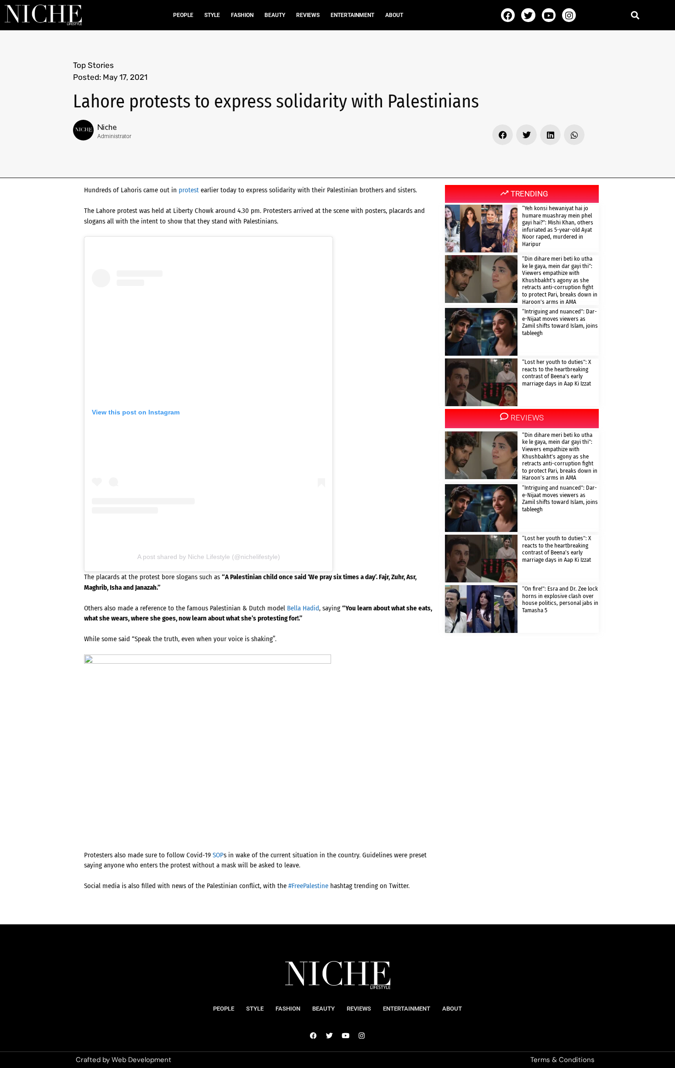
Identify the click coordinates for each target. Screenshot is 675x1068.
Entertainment (352, 15)
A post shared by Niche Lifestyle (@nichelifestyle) (208, 556)
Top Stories (93, 65)
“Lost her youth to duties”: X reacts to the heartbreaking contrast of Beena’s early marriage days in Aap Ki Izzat (556, 372)
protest (189, 190)
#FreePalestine (308, 886)
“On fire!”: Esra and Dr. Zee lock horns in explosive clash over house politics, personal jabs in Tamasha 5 (560, 599)
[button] (634, 14)
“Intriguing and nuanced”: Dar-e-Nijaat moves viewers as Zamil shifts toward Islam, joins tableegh (560, 322)
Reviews (308, 15)
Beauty (274, 15)
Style (212, 15)
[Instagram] (569, 15)
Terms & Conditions (562, 1059)
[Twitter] (528, 15)
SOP (218, 855)
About (394, 15)
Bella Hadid (303, 608)
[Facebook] (508, 15)
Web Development (141, 1059)
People (183, 15)
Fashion (242, 15)
